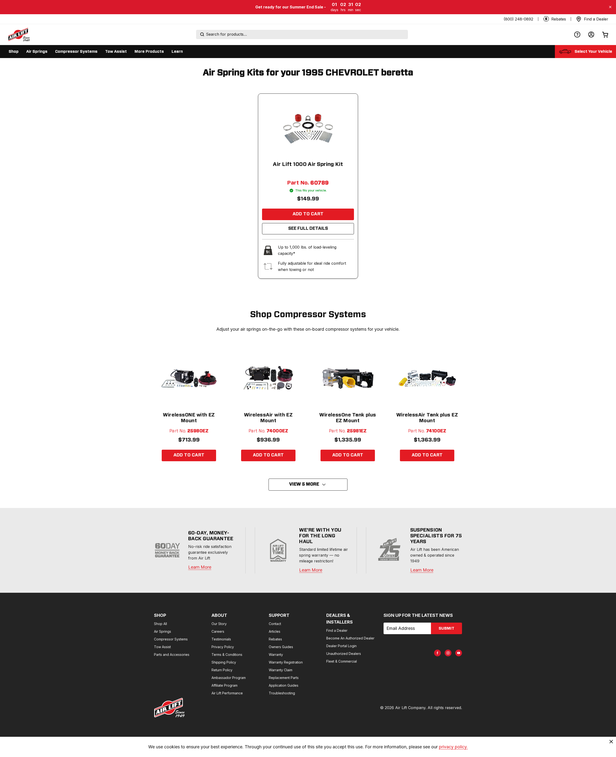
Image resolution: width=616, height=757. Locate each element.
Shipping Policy (224, 662)
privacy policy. (453, 746)
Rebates (275, 639)
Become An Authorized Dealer (350, 638)
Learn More (199, 567)
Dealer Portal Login (341, 646)
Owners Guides (281, 647)
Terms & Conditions (227, 654)
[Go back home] (19, 34)
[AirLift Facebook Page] (437, 653)
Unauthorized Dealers (343, 654)
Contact (275, 624)
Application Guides (283, 685)
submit (446, 628)
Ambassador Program (229, 678)
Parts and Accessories (171, 654)
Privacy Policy (223, 647)
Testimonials (221, 639)
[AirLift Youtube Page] (458, 653)
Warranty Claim (280, 670)
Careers (218, 631)
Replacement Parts (284, 678)
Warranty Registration (286, 662)
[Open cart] (605, 35)
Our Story (219, 624)
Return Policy (222, 670)
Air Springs (162, 631)
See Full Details (308, 228)
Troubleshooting (282, 693)
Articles (274, 631)
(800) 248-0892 (518, 19)
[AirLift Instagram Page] (448, 653)
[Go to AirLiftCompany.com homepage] (169, 708)
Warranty (276, 654)
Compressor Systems (171, 639)
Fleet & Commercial (341, 661)
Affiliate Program (224, 685)
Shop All (160, 624)
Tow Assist (162, 647)
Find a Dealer (336, 630)
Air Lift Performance (227, 693)
